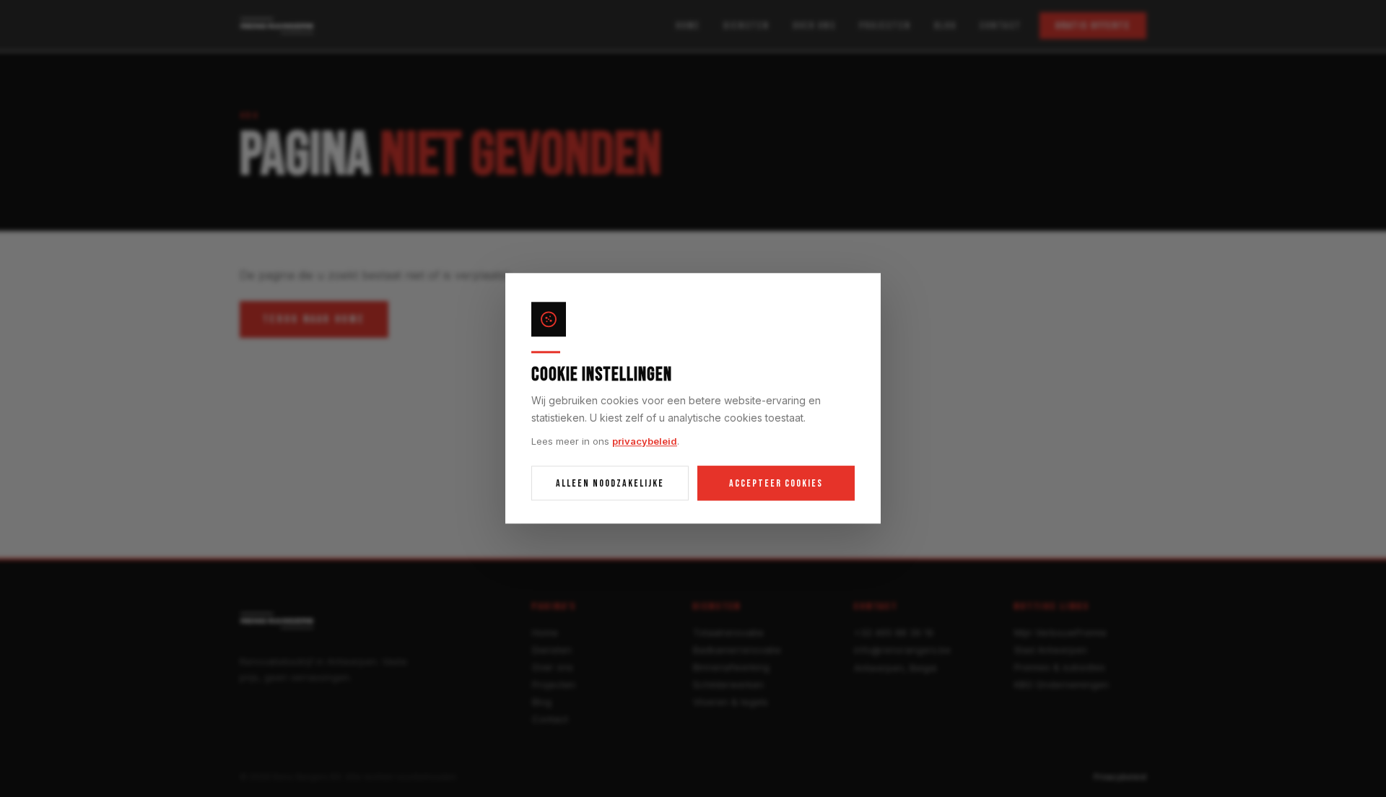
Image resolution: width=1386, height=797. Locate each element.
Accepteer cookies (776, 483)
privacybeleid (644, 441)
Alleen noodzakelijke (610, 483)
